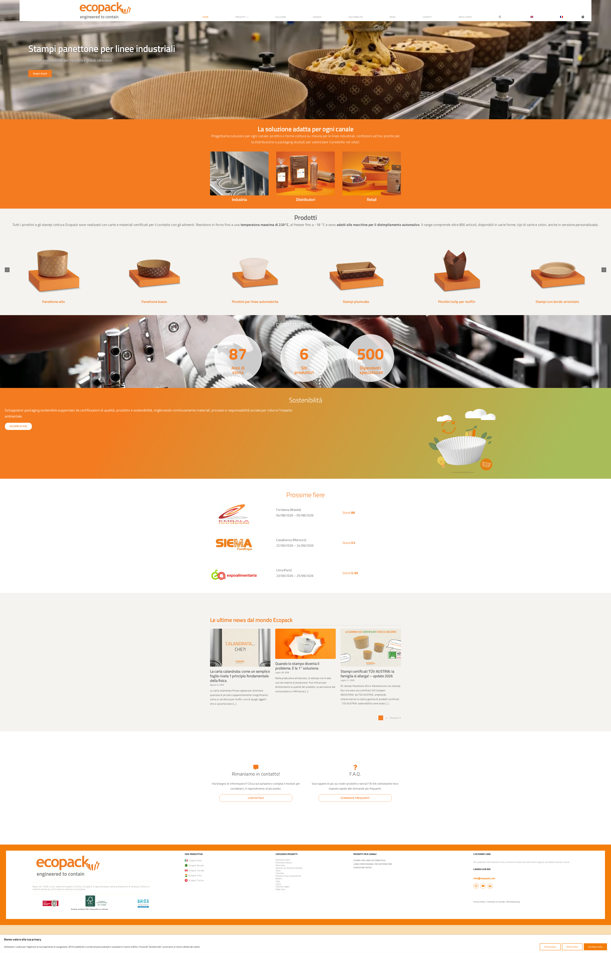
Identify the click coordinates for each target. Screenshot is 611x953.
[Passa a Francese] (561, 17)
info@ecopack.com (484, 878)
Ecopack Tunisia (196, 880)
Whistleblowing (513, 901)
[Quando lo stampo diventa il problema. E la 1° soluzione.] (305, 644)
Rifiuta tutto (572, 946)
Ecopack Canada (196, 870)
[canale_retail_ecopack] (371, 153)
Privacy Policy (479, 901)
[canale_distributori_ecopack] (305, 153)
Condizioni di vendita (496, 901)
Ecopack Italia (195, 860)
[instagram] (476, 886)
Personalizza (550, 946)
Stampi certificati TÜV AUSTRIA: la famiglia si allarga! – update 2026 (367, 673)
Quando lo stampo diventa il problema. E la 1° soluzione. (297, 666)
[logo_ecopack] (68, 854)
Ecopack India (195, 875)
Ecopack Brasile (196, 865)
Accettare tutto (595, 946)
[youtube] (483, 886)
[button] (7, 269)
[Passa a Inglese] (530, 17)
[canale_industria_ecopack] (239, 153)
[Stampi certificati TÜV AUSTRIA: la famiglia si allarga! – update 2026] (371, 648)
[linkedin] (490, 886)
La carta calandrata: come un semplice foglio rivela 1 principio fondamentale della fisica (240, 675)
